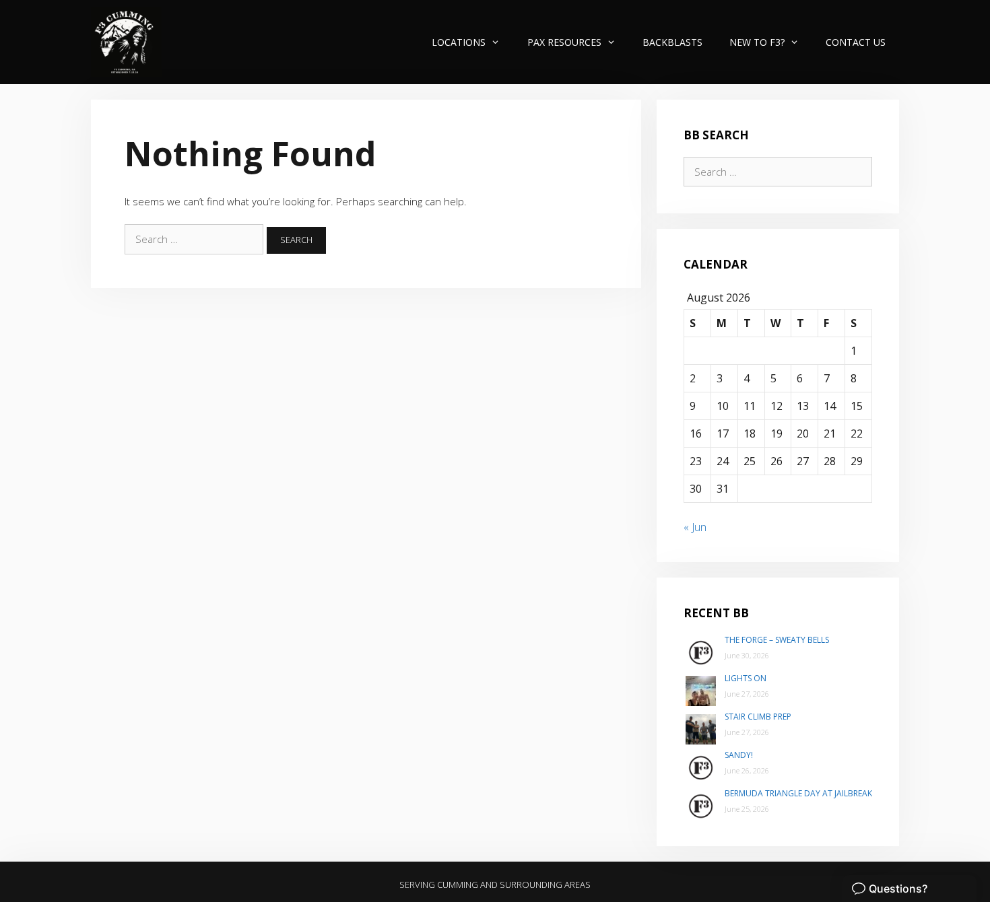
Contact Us (856, 42)
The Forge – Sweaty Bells (777, 640)
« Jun (695, 527)
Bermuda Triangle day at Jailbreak (798, 793)
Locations (459, 42)
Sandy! (739, 755)
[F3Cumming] (126, 42)
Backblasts (672, 42)
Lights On (745, 678)
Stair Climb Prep (758, 716)
